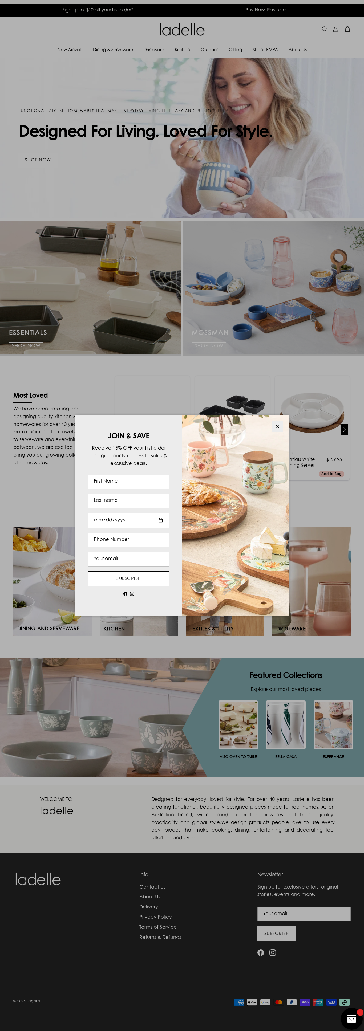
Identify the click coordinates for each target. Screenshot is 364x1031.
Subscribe (128, 579)
